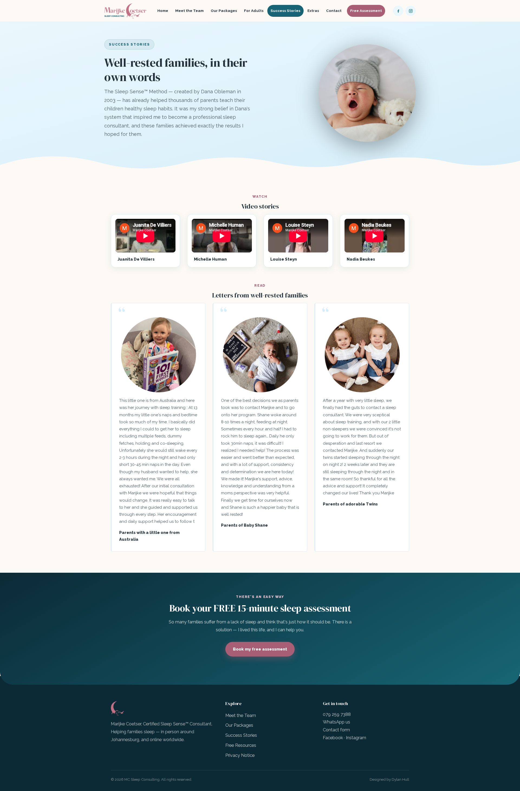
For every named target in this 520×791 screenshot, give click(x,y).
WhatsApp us (336, 722)
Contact (334, 10)
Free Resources (240, 745)
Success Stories (285, 10)
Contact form (336, 729)
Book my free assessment (260, 649)
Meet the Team (189, 10)
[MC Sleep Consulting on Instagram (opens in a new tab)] (410, 11)
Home (162, 10)
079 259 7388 (337, 714)
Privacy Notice (240, 755)
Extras (313, 10)
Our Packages (224, 10)
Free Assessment (366, 10)
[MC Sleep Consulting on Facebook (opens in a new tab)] (398, 11)
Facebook (333, 737)
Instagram (356, 737)
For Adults (254, 10)
